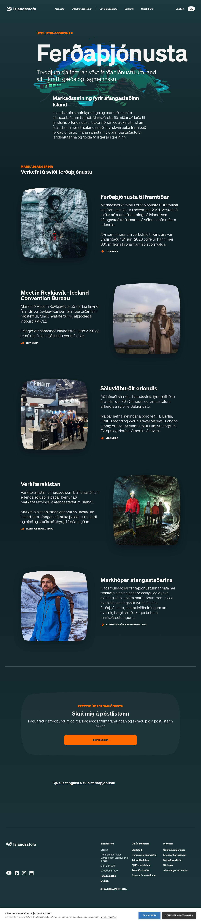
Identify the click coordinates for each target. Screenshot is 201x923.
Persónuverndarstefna (144, 854)
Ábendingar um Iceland (175, 870)
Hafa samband (108, 875)
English (104, 880)
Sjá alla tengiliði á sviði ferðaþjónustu (84, 783)
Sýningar (168, 865)
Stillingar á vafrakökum (179, 915)
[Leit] (191, 8)
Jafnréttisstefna (140, 860)
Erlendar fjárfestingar (174, 854)
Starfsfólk (137, 849)
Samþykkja (150, 915)
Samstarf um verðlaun (144, 875)
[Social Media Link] (8, 878)
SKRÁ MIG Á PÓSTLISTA (113, 888)
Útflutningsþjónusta (174, 849)
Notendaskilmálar (108, 917)
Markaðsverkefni (172, 860)
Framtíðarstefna (140, 870)
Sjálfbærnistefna (141, 865)
